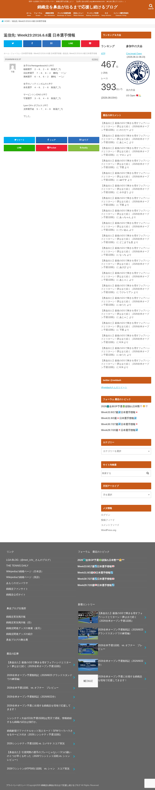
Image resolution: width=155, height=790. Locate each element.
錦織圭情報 (50, 14)
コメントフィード (110, 525)
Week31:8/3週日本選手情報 (117, 418)
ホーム (28, 14)
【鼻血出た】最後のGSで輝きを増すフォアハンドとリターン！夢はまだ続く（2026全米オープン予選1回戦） (125, 126)
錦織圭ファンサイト (17, 588)
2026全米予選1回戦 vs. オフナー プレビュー (33, 687)
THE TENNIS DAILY (17, 565)
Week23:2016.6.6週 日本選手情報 (47, 53)
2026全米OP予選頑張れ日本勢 (120, 406)
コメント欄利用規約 (121, 14)
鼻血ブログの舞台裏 (17, 639)
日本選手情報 (26, 53)
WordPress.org (108, 530)
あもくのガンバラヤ (17, 583)
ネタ (106, 14)
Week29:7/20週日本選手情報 (118, 430)
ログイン (105, 515)
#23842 (95, 59)
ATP (103, 53)
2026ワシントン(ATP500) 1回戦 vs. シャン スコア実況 (38, 768)
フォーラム (38, 14)
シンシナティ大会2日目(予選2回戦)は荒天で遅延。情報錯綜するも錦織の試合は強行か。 (39, 720)
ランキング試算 (92, 14)
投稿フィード (108, 520)
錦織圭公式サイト (16, 594)
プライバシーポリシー (16, 785)
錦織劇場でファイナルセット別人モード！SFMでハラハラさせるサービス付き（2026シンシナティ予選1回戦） (40, 732)
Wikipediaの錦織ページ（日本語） (25, 571)
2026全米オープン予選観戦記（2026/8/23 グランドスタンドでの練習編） (39, 677)
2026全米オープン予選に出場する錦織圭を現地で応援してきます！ (39, 707)
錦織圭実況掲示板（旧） (19, 622)
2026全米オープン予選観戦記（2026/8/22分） (32, 696)
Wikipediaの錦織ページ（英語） (23, 577)
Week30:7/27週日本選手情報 (118, 424)
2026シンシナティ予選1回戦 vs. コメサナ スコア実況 (36, 743)
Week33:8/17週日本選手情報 (118, 412)
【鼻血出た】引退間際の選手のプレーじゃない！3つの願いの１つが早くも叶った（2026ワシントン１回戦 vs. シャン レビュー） (39, 756)
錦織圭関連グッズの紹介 (19, 634)
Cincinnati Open (134, 53)
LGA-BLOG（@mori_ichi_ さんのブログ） (29, 559)
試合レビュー (79, 14)
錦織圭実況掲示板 (16, 616)
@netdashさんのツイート (114, 387)
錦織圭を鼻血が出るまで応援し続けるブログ (77, 6)
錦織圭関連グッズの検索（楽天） (24, 628)
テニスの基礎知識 (64, 14)
